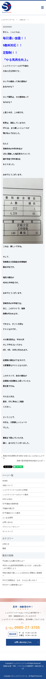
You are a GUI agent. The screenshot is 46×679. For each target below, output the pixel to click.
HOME (5, 481)
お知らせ (23, 20)
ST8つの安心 (7, 499)
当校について (7, 485)
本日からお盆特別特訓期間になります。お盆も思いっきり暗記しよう (22, 566)
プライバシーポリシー (11, 527)
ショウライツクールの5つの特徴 (14, 490)
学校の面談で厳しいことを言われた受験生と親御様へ (22, 574)
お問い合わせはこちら (23, 642)
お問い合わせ (7, 522)
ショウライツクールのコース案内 (15, 495)
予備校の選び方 (8, 508)
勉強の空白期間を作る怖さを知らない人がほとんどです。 (23, 457)
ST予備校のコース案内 (11, 513)
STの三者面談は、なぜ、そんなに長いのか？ (19, 580)
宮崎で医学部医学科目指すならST (30, 461)
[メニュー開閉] (42, 7)
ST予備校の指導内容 (10, 504)
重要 (4, 548)
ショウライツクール (7, 20)
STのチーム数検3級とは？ (12, 585)
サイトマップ (7, 531)
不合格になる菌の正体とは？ (13, 561)
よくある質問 (7, 518)
